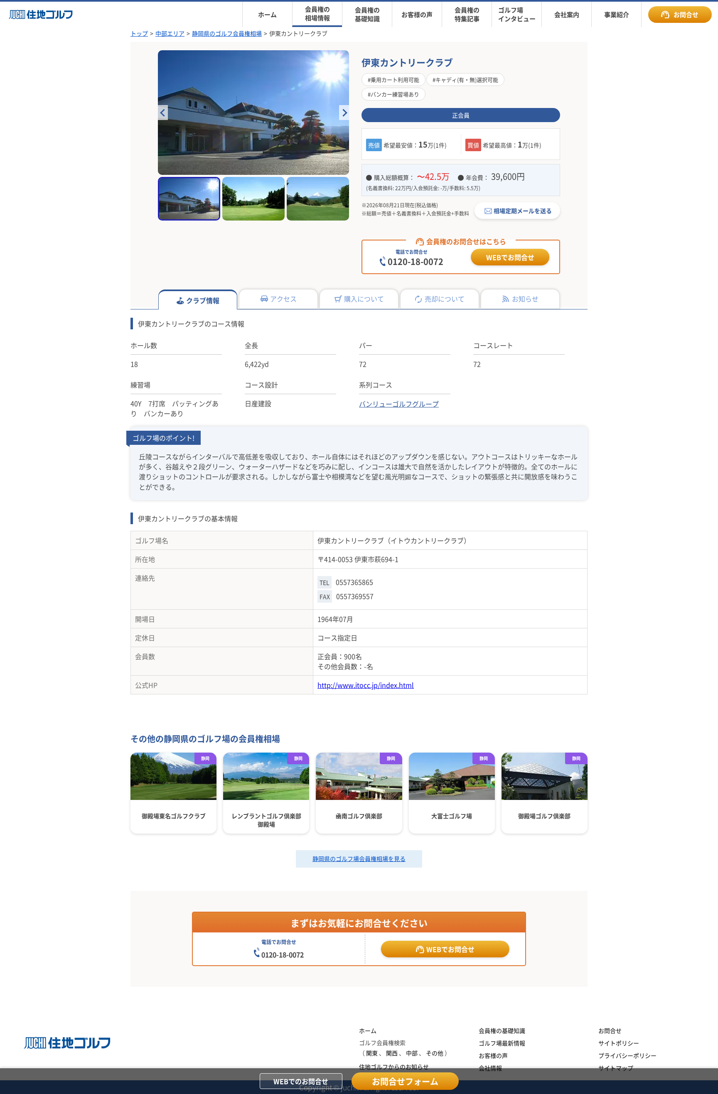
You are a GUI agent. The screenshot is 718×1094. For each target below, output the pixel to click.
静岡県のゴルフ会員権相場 (227, 33)
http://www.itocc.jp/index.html (365, 685)
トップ (139, 33)
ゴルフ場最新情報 (502, 1043)
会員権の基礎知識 (502, 1030)
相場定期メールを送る (523, 210)
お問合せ (686, 14)
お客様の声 (493, 1055)
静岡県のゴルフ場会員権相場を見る (359, 858)
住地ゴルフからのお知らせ (394, 1066)
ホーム (367, 1030)
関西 (392, 1053)
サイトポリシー (618, 1043)
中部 (412, 1053)
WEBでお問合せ (510, 257)
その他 (435, 1053)
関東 (372, 1053)
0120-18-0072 (415, 261)
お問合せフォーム (405, 1081)
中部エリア (169, 33)
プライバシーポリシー (627, 1055)
